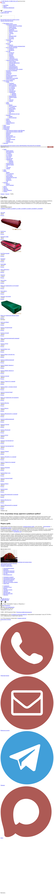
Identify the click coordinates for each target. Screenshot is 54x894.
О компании (6, 129)
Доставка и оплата (10, 139)
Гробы (7, 82)
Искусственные (13, 106)
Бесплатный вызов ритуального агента (10, 19)
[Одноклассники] (6, 602)
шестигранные (46, 526)
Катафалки (11, 50)
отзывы (3, 2)
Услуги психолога (10, 79)
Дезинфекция (12, 65)
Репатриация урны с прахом (15, 69)
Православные (12, 27)
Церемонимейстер (13, 68)
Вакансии (8, 133)
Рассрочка (11, 38)
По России (11, 52)
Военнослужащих (13, 31)
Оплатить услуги (7, 587)
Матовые (14, 94)
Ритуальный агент (7, 574)
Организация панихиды (9, 578)
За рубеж (11, 53)
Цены (4, 125)
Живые (10, 105)
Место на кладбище (8, 581)
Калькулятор (6, 127)
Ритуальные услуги (8, 23)
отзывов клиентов (21, 618)
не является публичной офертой (19, 614)
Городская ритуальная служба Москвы (15, 130)
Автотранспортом (13, 59)
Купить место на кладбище (15, 25)
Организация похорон (11, 24)
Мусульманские (13, 28)
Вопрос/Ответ (9, 135)
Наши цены (6, 583)
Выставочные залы (10, 136)
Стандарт (11, 33)
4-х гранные (12, 87)
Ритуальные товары (8, 80)
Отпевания (8, 73)
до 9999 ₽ (3, 208)
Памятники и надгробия (12, 78)
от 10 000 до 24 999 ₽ (10, 208)
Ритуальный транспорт (11, 47)
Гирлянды (11, 110)
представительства (9, 607)
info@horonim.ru (6, 605)
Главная (2, 194)
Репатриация (9, 76)
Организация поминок (8, 579)
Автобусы (11, 48)
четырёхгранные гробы (28, 526)
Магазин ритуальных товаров (10, 582)
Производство (9, 141)
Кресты (8, 120)
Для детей (11, 89)
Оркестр (11, 45)
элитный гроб (15, 530)
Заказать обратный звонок (7, 20)
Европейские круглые (14, 113)
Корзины (8, 115)
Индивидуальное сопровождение (17, 46)
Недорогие (11, 111)
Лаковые (14, 93)
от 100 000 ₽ (40, 208)
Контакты (5, 143)
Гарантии (8, 138)
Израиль (11, 55)
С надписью (12, 107)
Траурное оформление (14, 62)
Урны (7, 102)
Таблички (8, 121)
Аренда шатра (12, 61)
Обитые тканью (13, 97)
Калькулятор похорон (6, 619)
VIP (10, 42)
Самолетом (11, 57)
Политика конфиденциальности (24, 612)
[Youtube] (5, 602)
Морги (5, 6)
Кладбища (5, 5)
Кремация (8, 39)
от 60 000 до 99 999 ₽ (31, 208)
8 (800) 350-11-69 (14, 1)
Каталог (7, 194)
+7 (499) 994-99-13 (5, 1)
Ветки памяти (12, 108)
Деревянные (12, 92)
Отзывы (8, 140)
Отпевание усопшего (8, 577)
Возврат (8, 134)
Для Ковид (11, 83)
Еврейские (11, 29)
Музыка (8, 43)
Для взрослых (12, 90)
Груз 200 (8, 51)
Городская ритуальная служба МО (14, 131)
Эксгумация (12, 64)
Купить (2, 215)
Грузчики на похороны (11, 70)
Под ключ (11, 37)
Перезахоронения (13, 66)
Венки (7, 103)
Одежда (8, 124)
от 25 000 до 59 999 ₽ (21, 208)
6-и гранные (12, 88)
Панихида (8, 74)
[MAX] (3, 14)
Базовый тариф (12, 36)
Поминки (8, 71)
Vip (10, 34)
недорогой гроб (17, 531)
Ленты (7, 119)
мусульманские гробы (6, 527)
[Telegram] (2, 14)
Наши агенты (6, 126)
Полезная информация (8, 7)
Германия (11, 56)
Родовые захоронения (11, 75)
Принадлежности (10, 122)
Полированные (12, 96)
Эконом (11, 32)
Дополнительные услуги (12, 60)
